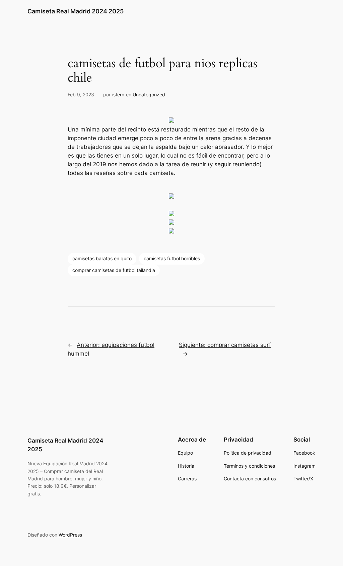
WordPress (70, 535)
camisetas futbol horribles (172, 258)
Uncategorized (149, 94)
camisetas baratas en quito (102, 258)
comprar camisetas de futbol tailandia (113, 270)
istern (118, 94)
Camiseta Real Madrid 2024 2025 (75, 11)
